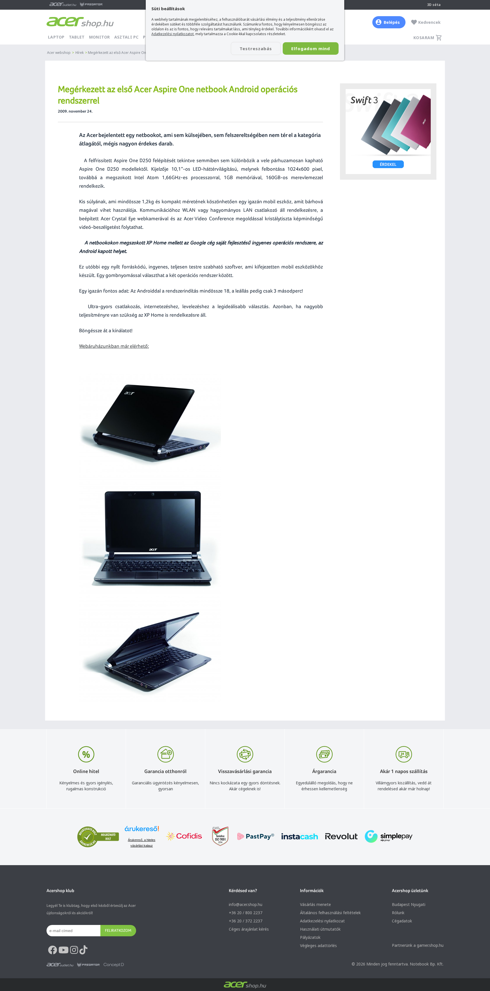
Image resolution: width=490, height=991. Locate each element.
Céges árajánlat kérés (249, 929)
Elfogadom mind (310, 48)
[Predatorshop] (88, 965)
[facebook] (52, 950)
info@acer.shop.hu (245, 904)
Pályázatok (310, 937)
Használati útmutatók (320, 929)
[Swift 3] (388, 131)
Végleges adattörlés (318, 945)
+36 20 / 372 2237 (245, 921)
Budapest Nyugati (408, 904)
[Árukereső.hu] (142, 831)
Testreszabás (256, 48)
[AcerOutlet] (60, 965)
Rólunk (398, 912)
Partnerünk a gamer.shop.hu (417, 945)
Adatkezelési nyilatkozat (322, 921)
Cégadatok (402, 921)
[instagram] (74, 950)
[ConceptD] (114, 965)
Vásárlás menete (315, 904)
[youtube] (63, 950)
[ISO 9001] (217, 837)
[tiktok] (83, 950)
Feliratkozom (118, 930)
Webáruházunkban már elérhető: (114, 346)
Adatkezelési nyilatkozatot (172, 33)
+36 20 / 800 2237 (245, 912)
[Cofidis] (184, 836)
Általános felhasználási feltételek (330, 912)
